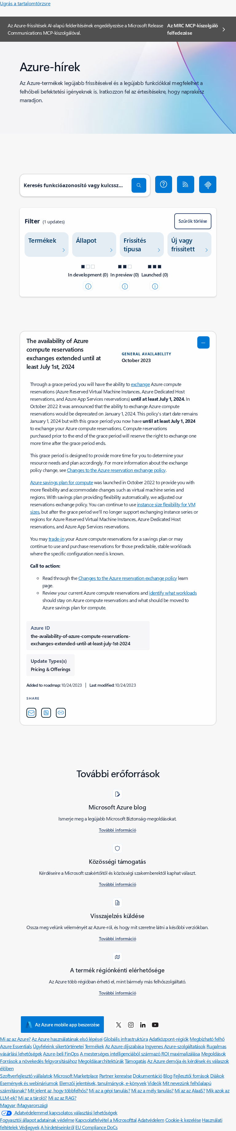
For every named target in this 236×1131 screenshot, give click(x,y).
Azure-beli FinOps (61, 1053)
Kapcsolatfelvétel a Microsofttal (106, 1120)
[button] (163, 184)
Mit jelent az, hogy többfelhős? (58, 1090)
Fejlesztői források (191, 1075)
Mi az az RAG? (62, 1097)
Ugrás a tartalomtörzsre (25, 3)
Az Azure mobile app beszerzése (67, 1024)
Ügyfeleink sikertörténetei (58, 1046)
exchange (140, 384)
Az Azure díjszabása (124, 1046)
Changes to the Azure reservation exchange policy (116, 470)
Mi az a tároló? (32, 1097)
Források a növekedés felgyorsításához (38, 1061)
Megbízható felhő (207, 1039)
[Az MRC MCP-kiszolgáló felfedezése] (207, 184)
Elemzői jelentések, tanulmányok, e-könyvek (103, 1083)
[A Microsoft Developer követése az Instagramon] (131, 1025)
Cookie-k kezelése (183, 1120)
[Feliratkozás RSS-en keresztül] (185, 184)
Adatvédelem (151, 1120)
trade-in (56, 538)
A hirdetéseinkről (57, 1127)
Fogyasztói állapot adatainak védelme (37, 1120)
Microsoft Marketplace (75, 1075)
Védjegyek (29, 1127)
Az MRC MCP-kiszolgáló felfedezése (192, 29)
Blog (167, 1075)
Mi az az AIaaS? (190, 1090)
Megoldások (213, 1053)
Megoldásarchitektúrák (101, 1061)
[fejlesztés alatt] (88, 286)
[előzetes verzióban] (125, 286)
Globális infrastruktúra (126, 1039)
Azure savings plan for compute (61, 482)
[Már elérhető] (154, 286)
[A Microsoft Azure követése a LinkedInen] (143, 1025)
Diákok (217, 1075)
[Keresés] (139, 185)
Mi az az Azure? (15, 1039)
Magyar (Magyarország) (24, 1105)
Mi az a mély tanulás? (152, 1090)
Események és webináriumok (29, 1083)
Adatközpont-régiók (169, 1039)
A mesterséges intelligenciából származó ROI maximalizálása (140, 1053)
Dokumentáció (147, 1075)
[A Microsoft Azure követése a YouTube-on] (155, 1025)
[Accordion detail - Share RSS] (46, 713)
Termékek (94, 1046)
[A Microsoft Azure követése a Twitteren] (118, 1025)
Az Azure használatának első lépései (67, 1039)
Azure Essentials (16, 1046)
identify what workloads (173, 592)
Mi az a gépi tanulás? (109, 1090)
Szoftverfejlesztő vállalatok (26, 1075)
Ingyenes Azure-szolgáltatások (175, 1046)
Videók (154, 1083)
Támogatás (135, 1061)
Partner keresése (115, 1075)
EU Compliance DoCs (96, 1127)
